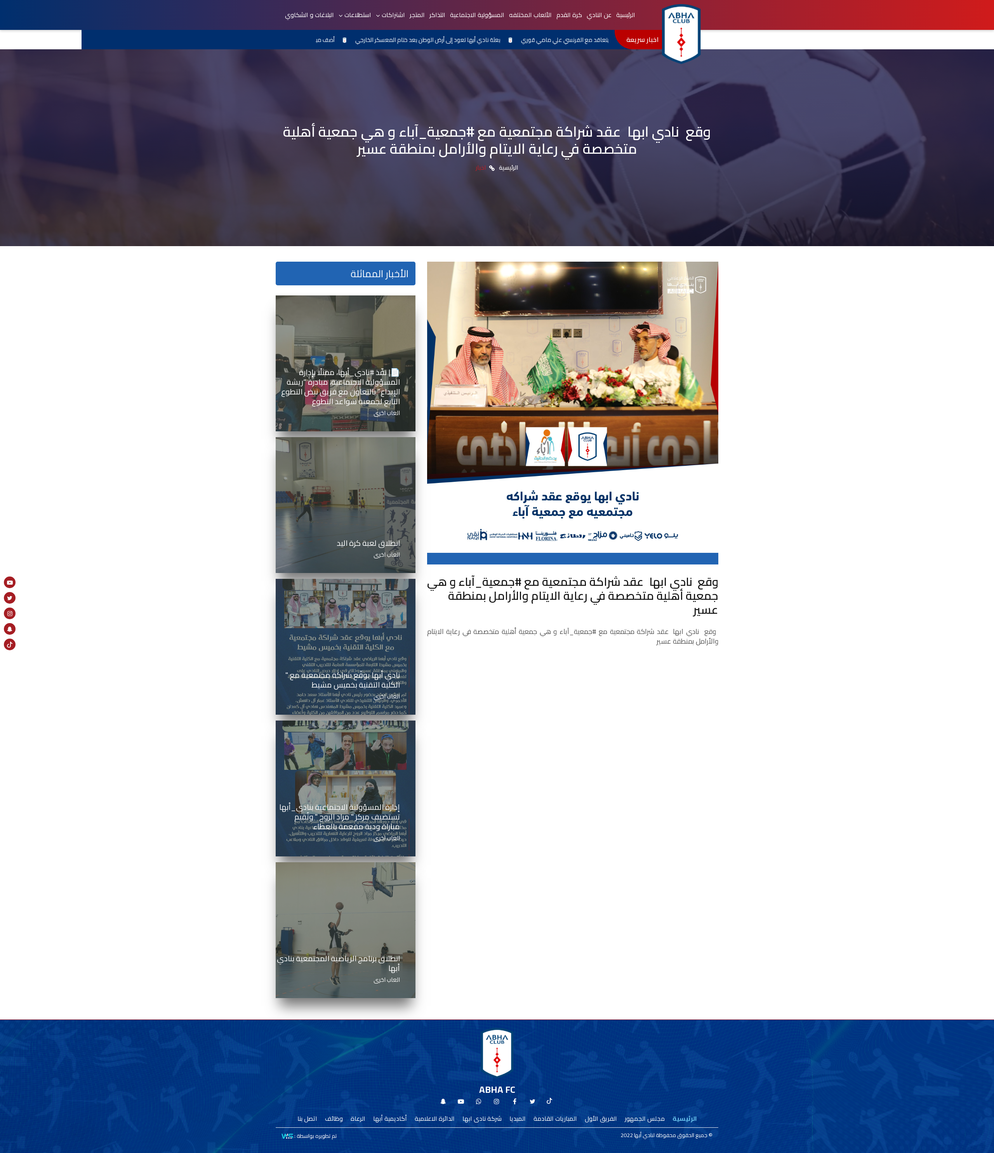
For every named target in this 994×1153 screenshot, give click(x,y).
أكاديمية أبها (390, 1118)
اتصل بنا (307, 1118)
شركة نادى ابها (482, 1118)
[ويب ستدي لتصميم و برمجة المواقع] (287, 1136)
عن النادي (599, 15)
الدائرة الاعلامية (435, 1118)
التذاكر (437, 15)
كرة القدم (569, 15)
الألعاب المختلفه (530, 15)
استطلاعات (357, 15)
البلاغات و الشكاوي (309, 15)
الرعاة (358, 1118)
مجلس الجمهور (645, 1118)
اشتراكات (393, 15)
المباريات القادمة (555, 1118)
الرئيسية (625, 15)
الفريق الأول (601, 1118)
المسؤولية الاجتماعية (477, 15)
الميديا (517, 1118)
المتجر (417, 15)
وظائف (334, 1118)
